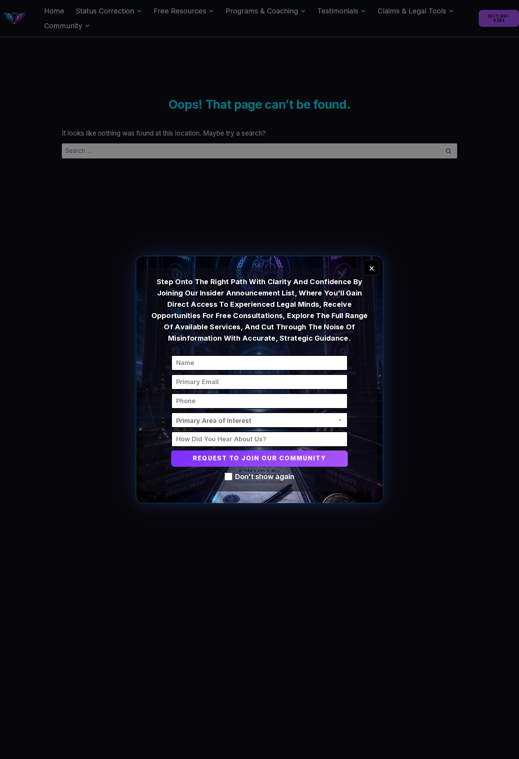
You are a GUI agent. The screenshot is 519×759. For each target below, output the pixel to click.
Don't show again (264, 476)
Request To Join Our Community (259, 458)
